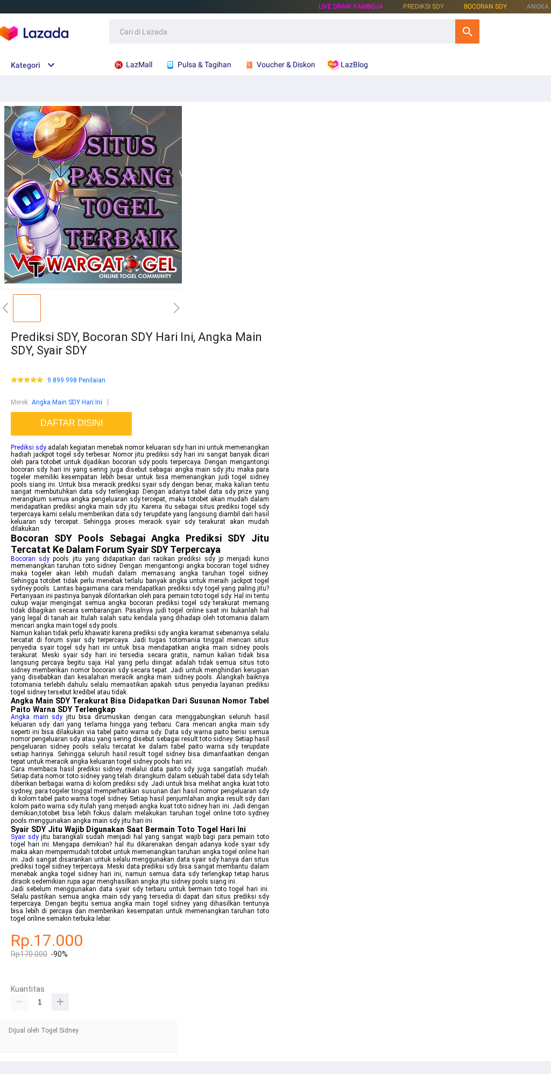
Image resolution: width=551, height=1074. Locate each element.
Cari (467, 31)
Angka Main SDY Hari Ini (67, 402)
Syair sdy (25, 837)
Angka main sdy (36, 717)
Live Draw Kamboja (351, 6)
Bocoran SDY (485, 6)
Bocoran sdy (30, 559)
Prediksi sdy (28, 447)
